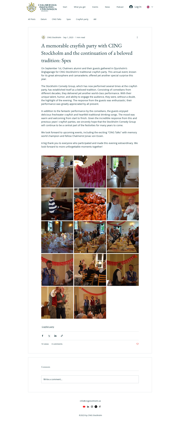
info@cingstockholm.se (90, 401)
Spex (69, 19)
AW (95, 19)
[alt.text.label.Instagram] (92, 406)
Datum (44, 19)
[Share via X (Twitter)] (49, 336)
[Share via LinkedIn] (55, 336)
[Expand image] (57, 172)
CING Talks (56, 19)
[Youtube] (84, 406)
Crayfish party (82, 19)
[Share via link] (62, 336)
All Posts (31, 19)
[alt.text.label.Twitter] (96, 406)
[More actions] (137, 37)
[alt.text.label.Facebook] (100, 406)
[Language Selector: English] (150, 7)
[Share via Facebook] (42, 336)
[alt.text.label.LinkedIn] (88, 406)
